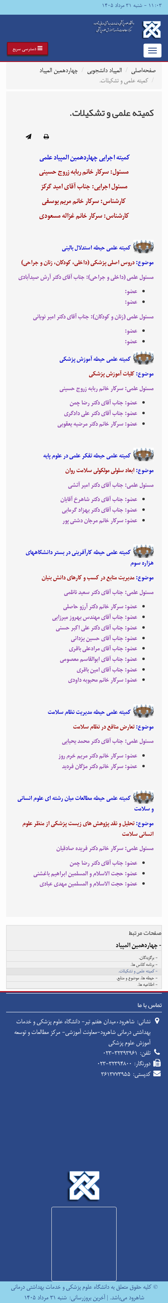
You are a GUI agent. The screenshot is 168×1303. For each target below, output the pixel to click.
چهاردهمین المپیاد (59, 70)
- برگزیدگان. (148, 958)
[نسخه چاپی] (46, 137)
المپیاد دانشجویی (104, 70)
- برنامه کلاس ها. (143, 965)
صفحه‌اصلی (143, 70)
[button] (27, 48)
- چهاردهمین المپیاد (138, 945)
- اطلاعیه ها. (147, 985)
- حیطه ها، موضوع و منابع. (136, 978)
